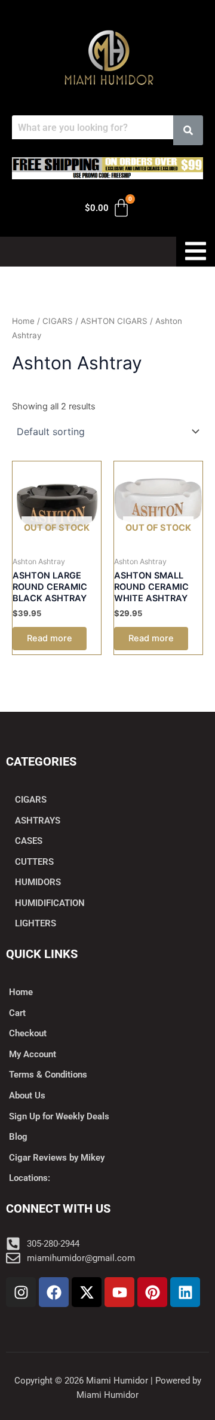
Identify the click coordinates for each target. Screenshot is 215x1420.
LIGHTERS (35, 923)
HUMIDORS (38, 882)
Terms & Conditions (48, 1074)
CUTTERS (34, 861)
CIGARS (57, 321)
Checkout (28, 1033)
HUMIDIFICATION (50, 903)
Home (23, 321)
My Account (32, 1054)
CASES (28, 841)
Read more (49, 638)
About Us (27, 1095)
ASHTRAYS (37, 820)
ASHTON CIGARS (114, 321)
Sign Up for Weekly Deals (59, 1116)
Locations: (29, 1178)
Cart (17, 1013)
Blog (18, 1136)
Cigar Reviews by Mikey (57, 1157)
